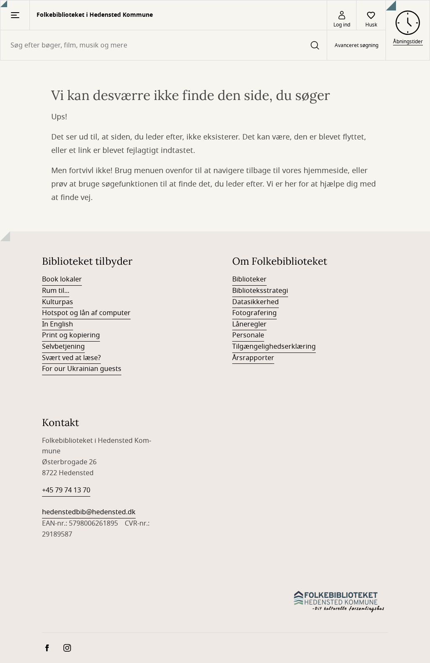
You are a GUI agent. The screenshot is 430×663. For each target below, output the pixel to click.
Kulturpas (57, 302)
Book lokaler (62, 279)
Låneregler (249, 324)
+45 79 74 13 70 (66, 490)
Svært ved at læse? (71, 358)
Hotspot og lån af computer (86, 313)
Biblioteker (249, 279)
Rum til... (55, 291)
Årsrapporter (253, 358)
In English (57, 324)
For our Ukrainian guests (81, 369)
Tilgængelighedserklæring (274, 347)
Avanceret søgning (356, 45)
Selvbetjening (63, 347)
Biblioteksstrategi (260, 291)
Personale (248, 335)
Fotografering (254, 313)
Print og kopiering (71, 335)
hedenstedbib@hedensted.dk (89, 512)
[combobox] (163, 45)
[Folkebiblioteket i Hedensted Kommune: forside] (340, 601)
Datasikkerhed (255, 302)
